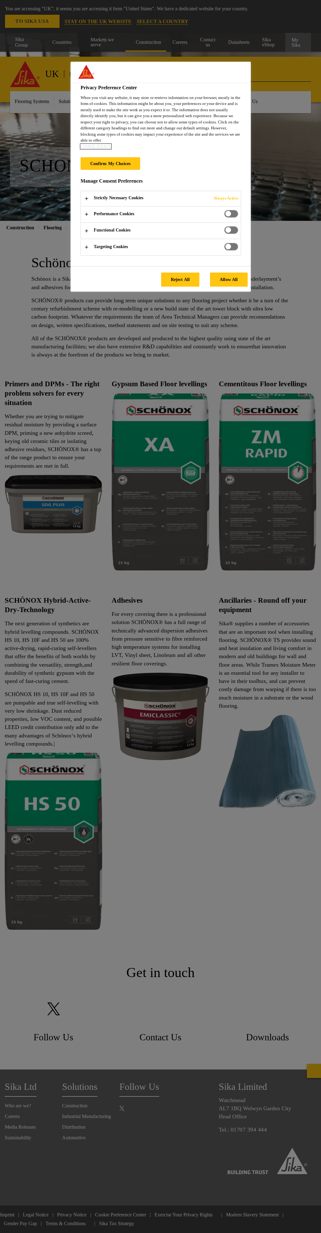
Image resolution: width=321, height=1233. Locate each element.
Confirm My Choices (110, 163)
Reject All (180, 279)
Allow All (229, 279)
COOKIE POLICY (96, 146)
